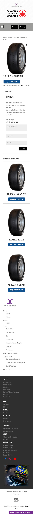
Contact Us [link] (6, 369)
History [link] (8, 317)
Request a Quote (11, 82)
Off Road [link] (9, 346)
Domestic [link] (6, 418)
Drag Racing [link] (10, 339)
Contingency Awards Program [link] (15, 362)
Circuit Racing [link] (10, 332)
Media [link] (5, 320)
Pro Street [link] (9, 350)
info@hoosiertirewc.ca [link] (10, 450)
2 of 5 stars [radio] (10, 122)
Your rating (10, 119)
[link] (16, 6)
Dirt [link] (7, 336)
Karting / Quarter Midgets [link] (13, 343)
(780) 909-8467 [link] (8, 445)
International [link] (7, 421)
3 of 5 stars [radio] (12, 122)
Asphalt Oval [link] (10, 329)
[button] (2, 27)
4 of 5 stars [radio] (14, 122)
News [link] (8, 323)
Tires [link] (4, 326)
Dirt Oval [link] (6, 387)
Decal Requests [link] (11, 366)
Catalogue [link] (6, 452)
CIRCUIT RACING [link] (13, 37)
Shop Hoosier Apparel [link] (10, 437)
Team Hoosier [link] (7, 356)
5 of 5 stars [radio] (17, 122)
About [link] (8, 313)
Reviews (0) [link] (9, 91)
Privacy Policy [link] (7, 455)
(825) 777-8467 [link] (8, 447)
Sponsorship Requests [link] (13, 359)
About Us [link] (6, 404)
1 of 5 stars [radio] (7, 122)
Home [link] (5, 37)
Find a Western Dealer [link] (10, 353)
